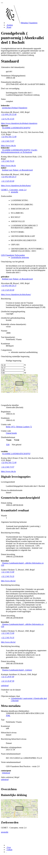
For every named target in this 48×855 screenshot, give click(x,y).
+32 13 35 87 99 (7, 681)
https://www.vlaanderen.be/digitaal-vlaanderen (19, 123)
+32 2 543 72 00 (7, 572)
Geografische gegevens (20, 257)
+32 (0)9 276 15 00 (8, 114)
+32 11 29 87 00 (7, 677)
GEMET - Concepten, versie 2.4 (13, 190)
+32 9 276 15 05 (7, 119)
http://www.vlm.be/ (8, 581)
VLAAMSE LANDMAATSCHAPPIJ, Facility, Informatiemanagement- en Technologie (19, 151)
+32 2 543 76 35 (7, 161)
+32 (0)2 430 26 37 (8, 177)
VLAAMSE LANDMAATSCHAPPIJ (16, 128)
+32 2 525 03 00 (7, 181)
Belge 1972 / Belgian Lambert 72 (19, 427)
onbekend (4, 685)
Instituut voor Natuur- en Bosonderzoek (17, 170)
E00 (7, 445)
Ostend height (11, 433)
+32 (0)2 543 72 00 (8, 137)
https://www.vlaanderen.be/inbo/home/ (16, 185)
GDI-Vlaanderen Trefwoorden (13, 255)
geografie (14, 192)
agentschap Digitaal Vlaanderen (14, 108)
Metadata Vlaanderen (29, 23)
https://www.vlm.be (8, 145)
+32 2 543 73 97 (7, 141)
